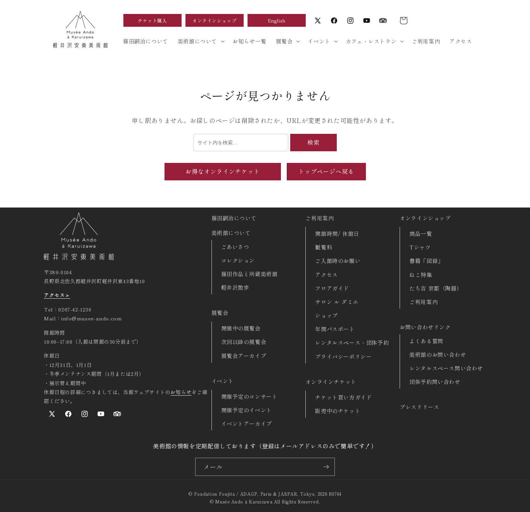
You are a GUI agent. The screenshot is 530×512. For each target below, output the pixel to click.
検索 (313, 142)
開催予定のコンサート (249, 396)
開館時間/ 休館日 (337, 233)
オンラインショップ (214, 20)
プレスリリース (419, 407)
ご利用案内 (319, 218)
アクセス (326, 274)
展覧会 (220, 313)
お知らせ (180, 392)
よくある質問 (426, 341)
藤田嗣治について (234, 218)
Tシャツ (420, 247)
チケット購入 (152, 20)
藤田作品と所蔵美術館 (249, 274)
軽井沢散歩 (235, 287)
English (277, 20)
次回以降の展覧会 (244, 342)
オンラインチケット (330, 382)
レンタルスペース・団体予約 (352, 342)
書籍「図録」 (426, 261)
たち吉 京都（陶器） (435, 288)
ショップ (326, 315)
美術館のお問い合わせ (437, 354)
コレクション (238, 260)
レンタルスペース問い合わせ (446, 368)
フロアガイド (332, 288)
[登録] (325, 467)
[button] (403, 20)
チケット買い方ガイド (343, 397)
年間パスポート (335, 329)
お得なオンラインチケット (222, 171)
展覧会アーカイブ (244, 356)
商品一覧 (420, 233)
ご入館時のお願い (337, 261)
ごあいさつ (235, 247)
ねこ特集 (420, 274)
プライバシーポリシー (343, 356)
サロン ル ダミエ (336, 302)
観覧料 (323, 247)
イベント (222, 381)
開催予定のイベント (246, 410)
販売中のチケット (337, 411)
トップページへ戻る (326, 171)
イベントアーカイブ (246, 423)
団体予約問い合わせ (434, 382)
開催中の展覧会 (241, 328)
